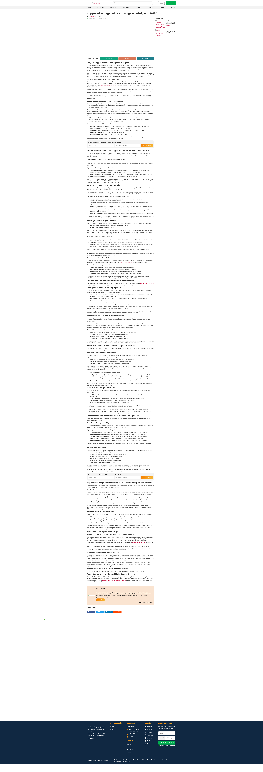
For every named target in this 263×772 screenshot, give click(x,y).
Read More (168, 25)
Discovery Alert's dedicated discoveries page (114, 580)
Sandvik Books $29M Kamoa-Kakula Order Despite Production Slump (170, 32)
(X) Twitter (143, 602)
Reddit (118, 611)
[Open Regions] (142, 8)
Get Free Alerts (147, 145)
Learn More (100, 599)
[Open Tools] (174, 8)
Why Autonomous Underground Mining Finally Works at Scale (170, 22)
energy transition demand (107, 85)
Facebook (92, 611)
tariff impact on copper (126, 262)
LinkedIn (151, 602)
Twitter (100, 611)
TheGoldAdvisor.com (144, 251)
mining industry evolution (147, 283)
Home (88, 9)
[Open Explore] (115, 8)
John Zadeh (91, 16)
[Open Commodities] (130, 8)
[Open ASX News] (103, 8)
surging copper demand (138, 542)
